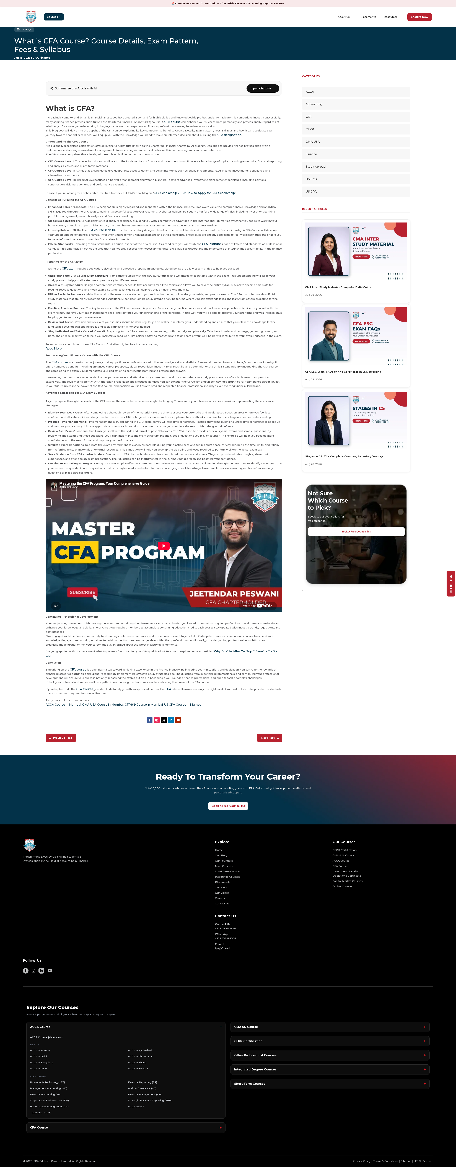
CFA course (172, 122)
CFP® (310, 129)
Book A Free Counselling (356, 531)
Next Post (270, 738)
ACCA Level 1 (136, 1106)
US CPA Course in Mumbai (183, 704)
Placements (368, 17)
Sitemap (406, 1161)
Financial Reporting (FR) (142, 1082)
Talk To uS (450, 582)
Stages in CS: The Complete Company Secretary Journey (344, 456)
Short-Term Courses (249, 1083)
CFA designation (229, 135)
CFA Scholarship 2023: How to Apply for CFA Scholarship (194, 193)
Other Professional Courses (255, 1055)
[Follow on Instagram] (157, 720)
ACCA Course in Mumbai (63, 704)
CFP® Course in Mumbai (144, 704)
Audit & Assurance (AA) (142, 1088)
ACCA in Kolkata (138, 1068)
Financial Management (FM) (145, 1094)
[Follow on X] (164, 720)
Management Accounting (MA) (48, 1088)
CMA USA (313, 141)
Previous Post (60, 738)
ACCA (310, 92)
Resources (391, 17)
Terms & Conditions (385, 1161)
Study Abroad (316, 166)
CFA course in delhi (101, 230)
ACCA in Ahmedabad (140, 1056)
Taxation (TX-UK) (40, 1112)
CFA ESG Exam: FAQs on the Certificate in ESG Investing (343, 371)
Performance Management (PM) (49, 1106)
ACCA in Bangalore (41, 1062)
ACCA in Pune (38, 1068)
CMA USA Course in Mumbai (102, 704)
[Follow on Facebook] (149, 720)
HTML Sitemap (423, 1161)
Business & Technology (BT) (47, 1082)
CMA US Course (246, 1027)
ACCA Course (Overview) (46, 1037)
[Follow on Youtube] (178, 720)
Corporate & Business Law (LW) (49, 1100)
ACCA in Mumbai (40, 1050)
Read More (54, 348)
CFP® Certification (248, 1041)
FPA (168, 689)
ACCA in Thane (137, 1062)
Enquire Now (419, 17)
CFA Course (84, 689)
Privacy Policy (362, 1161)
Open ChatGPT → (263, 88)
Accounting (314, 104)
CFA (35, 57)
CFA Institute (211, 244)
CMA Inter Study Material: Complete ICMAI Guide (338, 287)
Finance (45, 57)
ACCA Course (40, 1027)
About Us (344, 17)
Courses (52, 17)
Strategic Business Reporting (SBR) (150, 1100)
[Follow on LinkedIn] (171, 720)
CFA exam (69, 268)
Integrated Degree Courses (255, 1069)
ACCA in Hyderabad (140, 1050)
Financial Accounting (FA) (45, 1094)
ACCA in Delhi (38, 1056)
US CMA (312, 179)
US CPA (311, 191)
